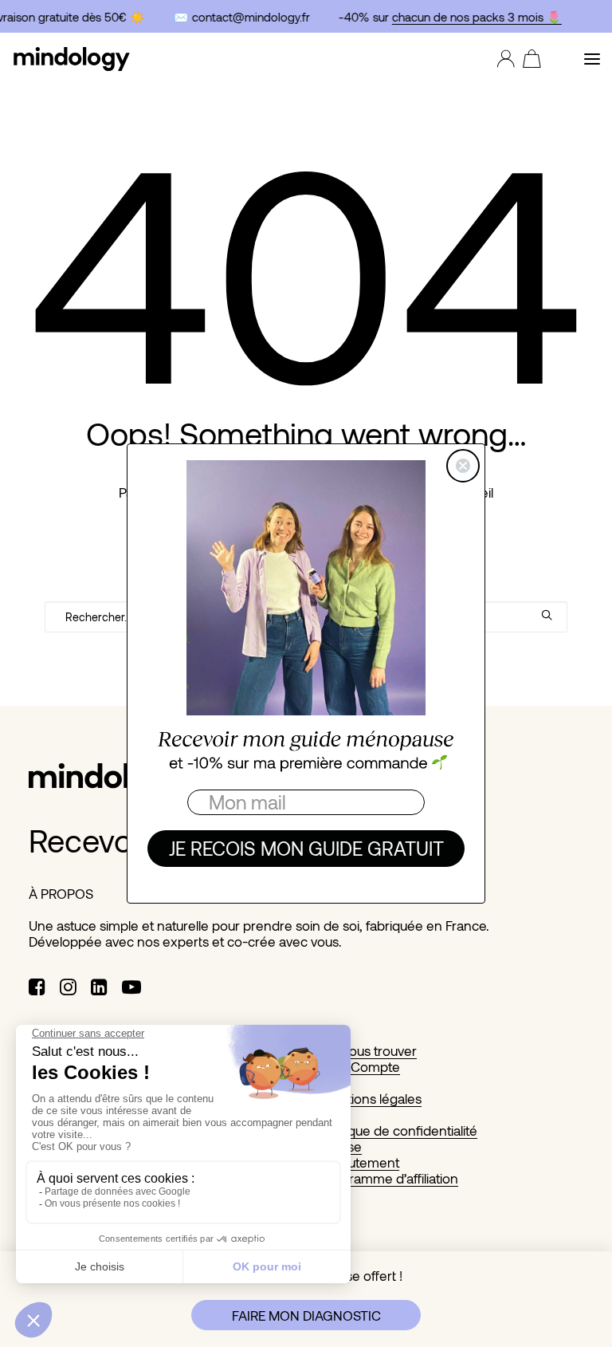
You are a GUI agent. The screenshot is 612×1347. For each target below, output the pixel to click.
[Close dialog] (463, 466)
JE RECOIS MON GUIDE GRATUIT (306, 848)
